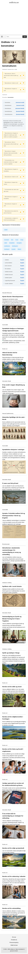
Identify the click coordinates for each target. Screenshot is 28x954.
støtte (5, 242)
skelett (5, 229)
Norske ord (4, 348)
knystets (13, 249)
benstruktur (7, 45)
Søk (25, 36)
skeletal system (8, 277)
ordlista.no (14, 2)
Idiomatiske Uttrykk (6, 381)
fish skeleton (8, 268)
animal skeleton (8, 262)
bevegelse (19, 242)
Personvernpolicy (14, 942)
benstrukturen (8, 105)
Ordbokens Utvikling (6, 582)
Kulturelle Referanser (7, 292)
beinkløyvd (6, 249)
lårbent (19, 249)
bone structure (8, 265)
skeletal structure (9, 274)
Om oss (14, 937)
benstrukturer (8, 108)
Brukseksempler (6, 544)
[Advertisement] (14, 19)
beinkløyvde (15, 246)
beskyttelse (11, 242)
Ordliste (5, 42)
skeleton (7, 259)
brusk (17, 239)
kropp (22, 239)
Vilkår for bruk (14, 945)
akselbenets (7, 246)
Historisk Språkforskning (7, 413)
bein (12, 239)
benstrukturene (8, 111)
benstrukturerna (8, 114)
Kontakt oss (14, 939)
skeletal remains (8, 271)
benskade (6, 239)
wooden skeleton (9, 283)
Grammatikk (5, 324)
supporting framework (10, 280)
